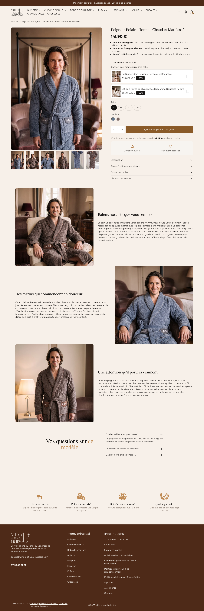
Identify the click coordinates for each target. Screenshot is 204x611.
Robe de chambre (76, 550)
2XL (129, 107)
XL (121, 107)
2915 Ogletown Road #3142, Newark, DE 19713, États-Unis (49, 605)
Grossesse (72, 582)
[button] (17, 160)
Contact (108, 593)
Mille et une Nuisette (105, 605)
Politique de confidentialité (118, 555)
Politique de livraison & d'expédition (122, 577)
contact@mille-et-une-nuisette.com (29, 557)
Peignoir (25, 21)
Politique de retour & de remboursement (116, 570)
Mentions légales (113, 550)
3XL (137, 107)
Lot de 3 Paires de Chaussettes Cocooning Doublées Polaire (153, 89)
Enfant (70, 571)
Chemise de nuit (75, 544)
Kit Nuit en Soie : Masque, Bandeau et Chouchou (147, 74)
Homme (71, 566)
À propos (109, 582)
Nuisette (71, 539)
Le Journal (109, 544)
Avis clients (110, 587)
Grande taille (73, 576)
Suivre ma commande (116, 539)
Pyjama (71, 555)
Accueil (15, 21)
